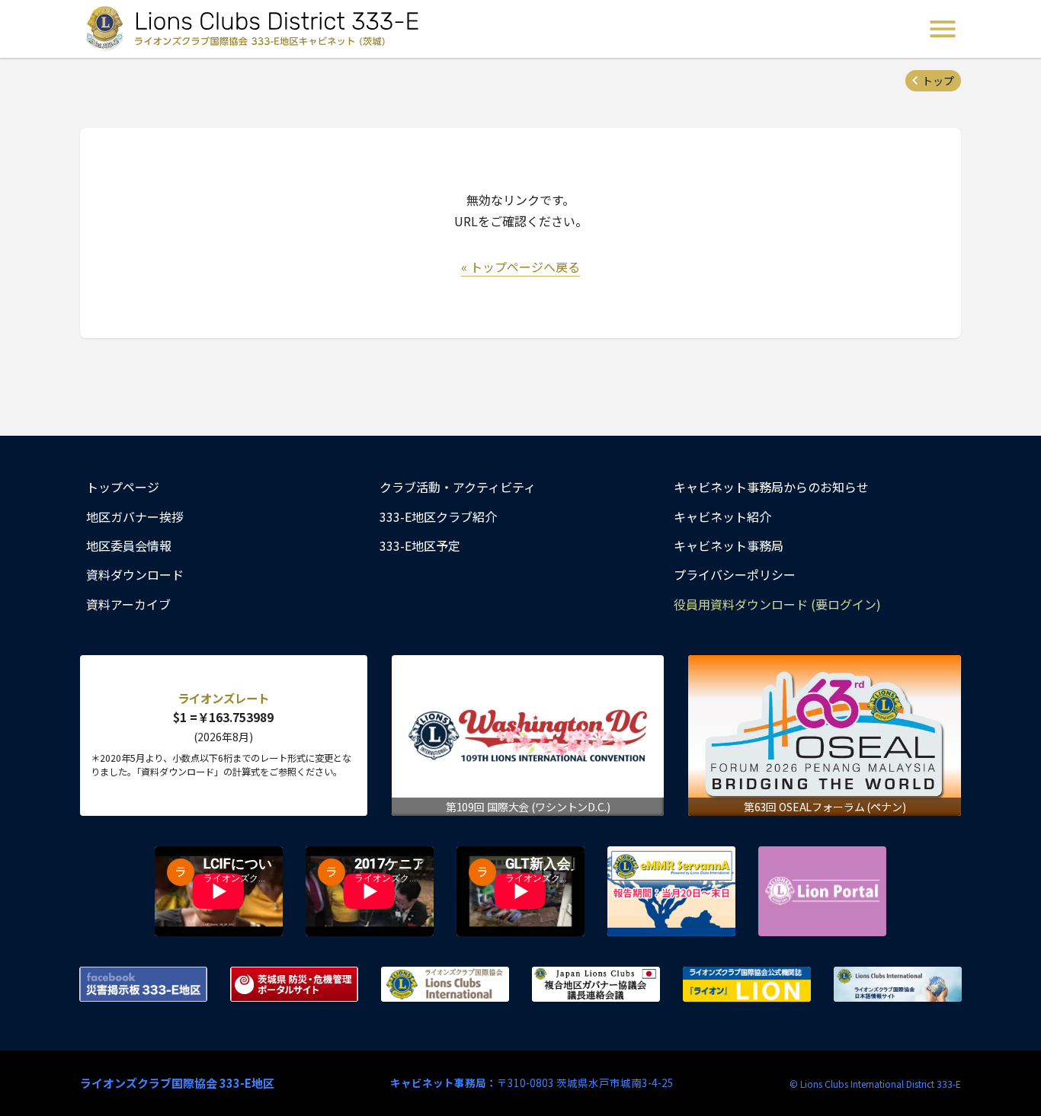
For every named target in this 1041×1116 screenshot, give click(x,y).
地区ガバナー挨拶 (135, 516)
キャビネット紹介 (722, 516)
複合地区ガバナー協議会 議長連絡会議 (596, 984)
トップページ (122, 487)
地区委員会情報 (128, 545)
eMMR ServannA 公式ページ (671, 891)
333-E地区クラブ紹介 (438, 516)
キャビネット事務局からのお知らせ (771, 487)
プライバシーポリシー (735, 574)
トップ (938, 80)
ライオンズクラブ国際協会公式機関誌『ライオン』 (747, 984)
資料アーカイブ (128, 604)
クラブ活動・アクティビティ (458, 487)
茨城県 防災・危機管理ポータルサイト (294, 984)
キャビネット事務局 (728, 545)
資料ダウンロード (135, 574)
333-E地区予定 (420, 545)
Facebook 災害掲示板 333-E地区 (143, 984)
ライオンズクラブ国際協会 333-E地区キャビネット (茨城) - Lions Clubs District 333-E (255, 29)
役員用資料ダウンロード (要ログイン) (777, 604)
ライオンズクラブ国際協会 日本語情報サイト (898, 984)
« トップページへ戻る (520, 266)
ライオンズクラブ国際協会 (445, 984)
